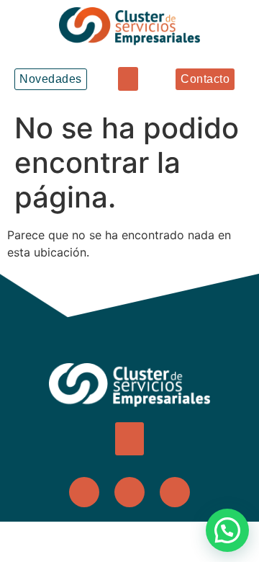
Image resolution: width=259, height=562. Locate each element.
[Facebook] (84, 492)
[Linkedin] (175, 492)
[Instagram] (129, 492)
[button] (128, 79)
